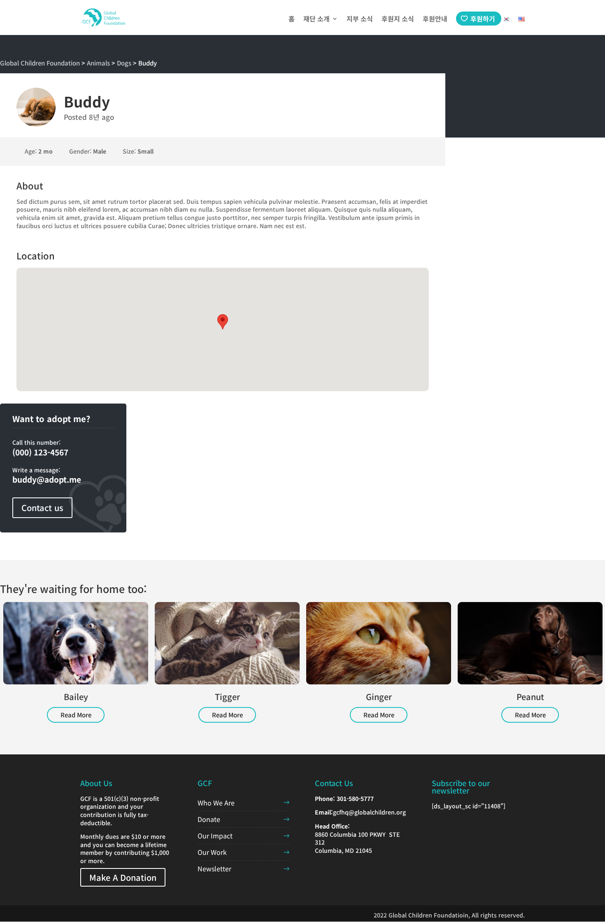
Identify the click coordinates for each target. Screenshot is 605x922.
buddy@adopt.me (46, 479)
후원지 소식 (398, 19)
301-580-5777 (355, 798)
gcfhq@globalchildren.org (369, 812)
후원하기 (482, 18)
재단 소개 (316, 19)
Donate (209, 819)
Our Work (212, 852)
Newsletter (214, 868)
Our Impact (215, 835)
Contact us (42, 508)
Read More (75, 714)
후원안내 (435, 19)
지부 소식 (360, 19)
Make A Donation (122, 877)
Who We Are (216, 803)
